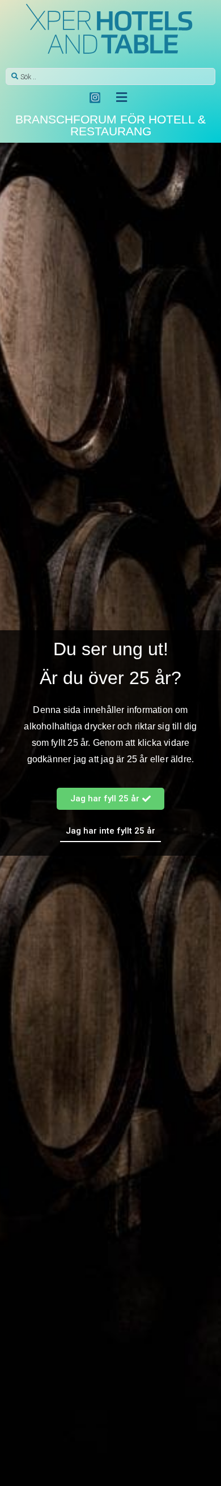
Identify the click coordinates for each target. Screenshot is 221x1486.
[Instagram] (95, 97)
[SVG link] (111, 30)
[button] (121, 98)
